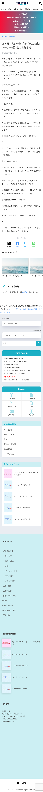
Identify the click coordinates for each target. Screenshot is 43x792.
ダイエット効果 (10, 444)
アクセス (31, 415)
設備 (5, 439)
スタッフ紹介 (9, 454)
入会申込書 (31, 398)
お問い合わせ (12, 415)
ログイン (25, 292)
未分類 (14, 252)
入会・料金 (19, 9)
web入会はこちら (9, 610)
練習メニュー (9, 435)
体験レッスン (12, 406)
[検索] (38, 343)
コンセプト (8, 430)
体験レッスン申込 (32, 9)
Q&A (31, 406)
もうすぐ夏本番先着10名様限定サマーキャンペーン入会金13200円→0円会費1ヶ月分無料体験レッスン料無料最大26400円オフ (21, 22)
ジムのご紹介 (7, 9)
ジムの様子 (8, 449)
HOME (22, 782)
